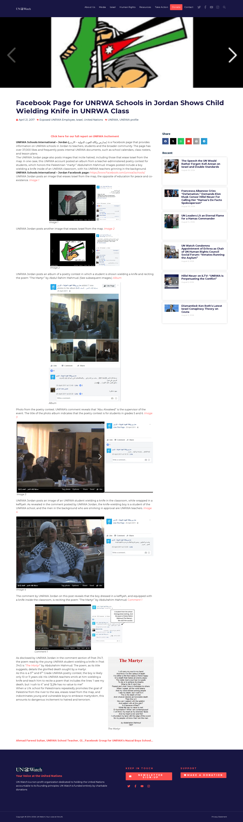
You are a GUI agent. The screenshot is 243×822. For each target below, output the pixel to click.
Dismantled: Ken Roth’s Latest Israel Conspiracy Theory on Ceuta (201, 309)
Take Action (161, 7)
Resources (145, 7)
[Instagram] (217, 7)
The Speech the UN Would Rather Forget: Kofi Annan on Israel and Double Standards (200, 163)
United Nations (93, 119)
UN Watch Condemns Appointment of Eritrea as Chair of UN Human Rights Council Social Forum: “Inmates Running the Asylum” (202, 251)
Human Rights (127, 7)
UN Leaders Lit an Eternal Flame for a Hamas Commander (202, 217)
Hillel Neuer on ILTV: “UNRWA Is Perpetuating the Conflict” (202, 277)
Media (102, 7)
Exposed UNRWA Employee (57, 119)
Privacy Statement (219, 817)
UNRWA (113, 119)
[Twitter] (199, 7)
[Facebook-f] (205, 7)
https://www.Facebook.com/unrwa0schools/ (117, 172)
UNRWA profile (129, 119)
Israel (113, 7)
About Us (90, 7)
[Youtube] (211, 7)
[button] (224, 7)
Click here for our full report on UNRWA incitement (85, 136)
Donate (176, 7)
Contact (188, 7)
